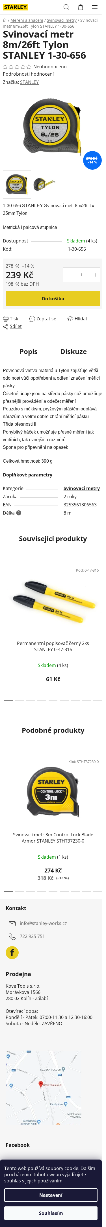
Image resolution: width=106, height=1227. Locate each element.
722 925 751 (32, 936)
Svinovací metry (82, 488)
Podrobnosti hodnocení (28, 74)
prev (5, 593)
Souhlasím (51, 1213)
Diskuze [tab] (73, 351)
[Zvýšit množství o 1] (96, 275)
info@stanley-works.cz (43, 923)
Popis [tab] (29, 351)
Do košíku (53, 299)
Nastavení (50, 1195)
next (100, 593)
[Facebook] (12, 952)
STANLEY (29, 82)
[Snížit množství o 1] (67, 275)
